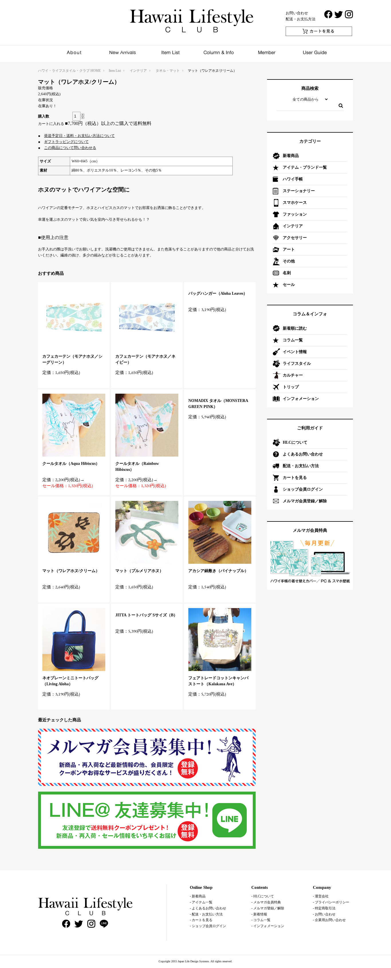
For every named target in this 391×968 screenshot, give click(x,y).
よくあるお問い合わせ (303, 454)
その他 (289, 261)
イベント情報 (295, 352)
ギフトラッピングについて (66, 142)
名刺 (287, 273)
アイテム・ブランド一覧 (305, 167)
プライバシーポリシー (332, 902)
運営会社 (322, 896)
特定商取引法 (325, 908)
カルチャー (293, 375)
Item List (115, 71)
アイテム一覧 (202, 902)
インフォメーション (301, 399)
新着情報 (260, 914)
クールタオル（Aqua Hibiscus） (71, 463)
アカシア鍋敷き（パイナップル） (218, 571)
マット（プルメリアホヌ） (139, 571)
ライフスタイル (297, 363)
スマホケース (295, 202)
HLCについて (295, 442)
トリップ (291, 387)
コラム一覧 (293, 340)
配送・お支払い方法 (301, 466)
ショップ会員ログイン (303, 489)
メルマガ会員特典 (267, 902)
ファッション (295, 214)
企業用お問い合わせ (330, 920)
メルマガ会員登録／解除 (305, 501)
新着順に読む (295, 328)
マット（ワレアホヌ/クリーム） (71, 571)
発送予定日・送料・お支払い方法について (79, 136)
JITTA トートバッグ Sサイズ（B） (146, 615)
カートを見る (295, 477)
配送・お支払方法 (300, 19)
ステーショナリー (299, 191)
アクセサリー (295, 238)
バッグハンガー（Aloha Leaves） (217, 293)
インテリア (138, 71)
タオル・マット (168, 71)
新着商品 (291, 156)
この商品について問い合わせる (70, 148)
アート (289, 249)
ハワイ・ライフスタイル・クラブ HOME (69, 71)
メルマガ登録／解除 (268, 908)
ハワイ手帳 (293, 179)
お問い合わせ (297, 13)
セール (289, 284)
